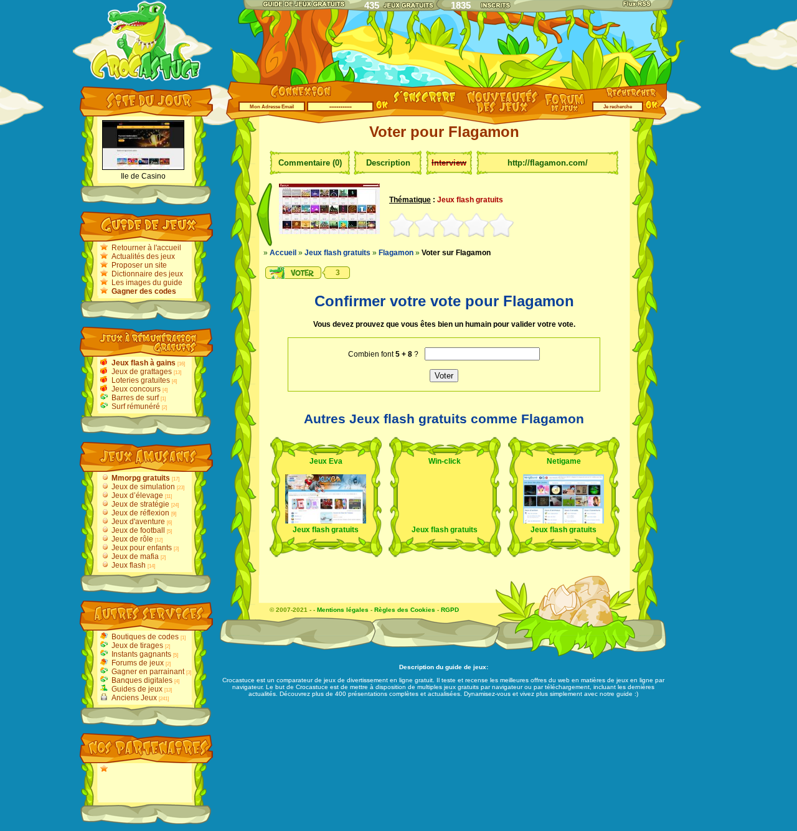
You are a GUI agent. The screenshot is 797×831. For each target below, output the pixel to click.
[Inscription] (424, 104)
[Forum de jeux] (566, 109)
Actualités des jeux (143, 256)
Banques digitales (141, 680)
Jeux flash (128, 565)
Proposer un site (139, 265)
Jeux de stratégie (140, 504)
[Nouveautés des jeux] (499, 112)
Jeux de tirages (137, 645)
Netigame (564, 461)
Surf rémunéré (135, 406)
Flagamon (396, 252)
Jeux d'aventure (138, 521)
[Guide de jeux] (304, 3)
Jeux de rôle (132, 539)
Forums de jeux (137, 663)
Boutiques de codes (145, 636)
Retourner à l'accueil (146, 247)
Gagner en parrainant (147, 671)
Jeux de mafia (135, 556)
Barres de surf (135, 397)
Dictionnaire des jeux (147, 274)
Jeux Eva (325, 461)
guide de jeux (465, 667)
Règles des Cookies (404, 609)
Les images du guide (146, 282)
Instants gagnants (141, 654)
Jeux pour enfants (141, 547)
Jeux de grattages (141, 371)
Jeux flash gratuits (337, 252)
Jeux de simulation (143, 486)
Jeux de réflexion (140, 513)
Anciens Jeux (134, 697)
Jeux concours (136, 389)
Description (388, 162)
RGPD (450, 609)
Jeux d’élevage (137, 495)
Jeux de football (138, 530)
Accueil (283, 252)
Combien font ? (383, 354)
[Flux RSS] (638, 3)
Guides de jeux (137, 689)
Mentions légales (343, 609)
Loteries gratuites (140, 380)
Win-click (444, 461)
